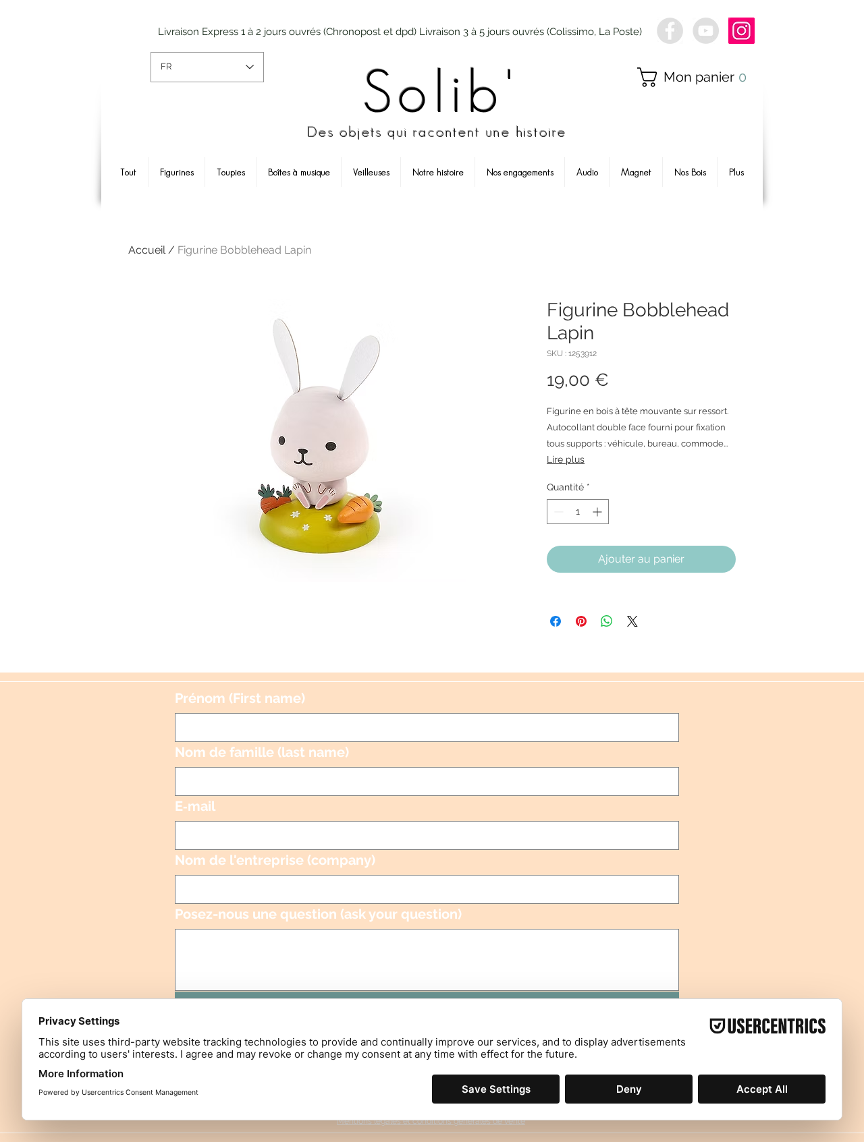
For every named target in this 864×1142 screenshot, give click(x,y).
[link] (697, 77)
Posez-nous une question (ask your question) (318, 914)
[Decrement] (557, 511)
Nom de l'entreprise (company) (275, 860)
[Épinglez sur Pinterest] (581, 621)
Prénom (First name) (240, 698)
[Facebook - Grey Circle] (670, 31)
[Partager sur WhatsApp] (607, 621)
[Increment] (598, 511)
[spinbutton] (578, 511)
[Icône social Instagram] (741, 31)
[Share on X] (632, 621)
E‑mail (195, 806)
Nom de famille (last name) (262, 752)
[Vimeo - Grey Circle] (706, 31)
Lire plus (566, 459)
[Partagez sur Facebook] (555, 621)
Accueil (146, 250)
